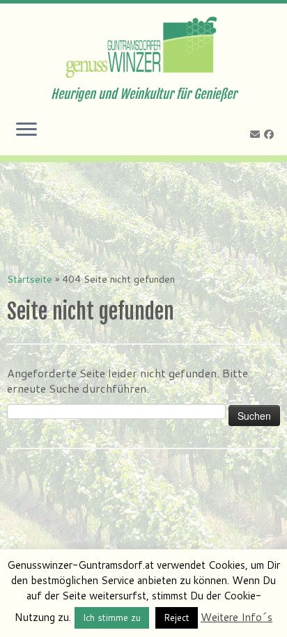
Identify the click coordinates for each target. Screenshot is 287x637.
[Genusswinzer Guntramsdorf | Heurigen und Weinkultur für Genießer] (143, 45)
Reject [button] (176, 617)
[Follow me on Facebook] (271, 134)
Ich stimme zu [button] (112, 617)
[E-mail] (257, 134)
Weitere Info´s (236, 617)
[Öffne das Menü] (26, 130)
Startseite (29, 279)
